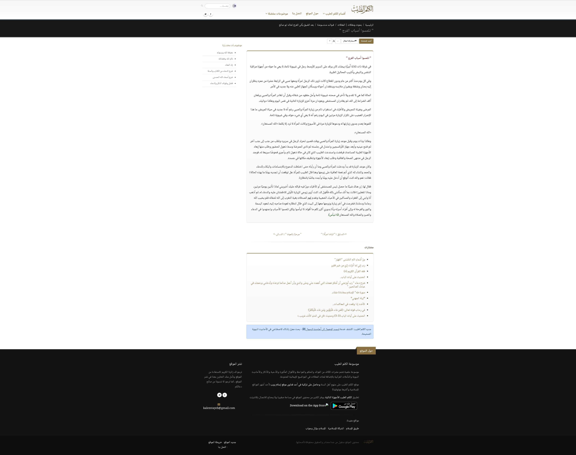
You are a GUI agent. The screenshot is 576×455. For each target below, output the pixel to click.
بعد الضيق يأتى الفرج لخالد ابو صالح (296, 25)
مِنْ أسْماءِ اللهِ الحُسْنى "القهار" (349, 259)
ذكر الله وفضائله (226, 59)
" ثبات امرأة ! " (334, 234)
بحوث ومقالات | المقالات (350, 25)
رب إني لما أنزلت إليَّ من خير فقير (348, 265)
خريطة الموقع (215, 442)
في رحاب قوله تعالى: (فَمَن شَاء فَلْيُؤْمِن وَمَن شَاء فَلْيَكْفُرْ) (336, 310)
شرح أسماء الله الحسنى (223, 77)
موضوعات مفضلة (277, 14)
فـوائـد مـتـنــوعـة (325, 25)
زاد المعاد (229, 65)
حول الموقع (312, 13)
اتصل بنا (297, 13)
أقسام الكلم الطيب (335, 14)
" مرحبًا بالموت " (287, 234)
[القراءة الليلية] (233, 5)
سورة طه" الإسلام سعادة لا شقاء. (348, 292)
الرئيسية (369, 25)
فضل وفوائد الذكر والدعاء (221, 83)
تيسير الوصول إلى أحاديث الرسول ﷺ (320, 329)
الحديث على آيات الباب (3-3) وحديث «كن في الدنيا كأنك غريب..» (331, 316)
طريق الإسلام (352, 428)
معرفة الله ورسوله (225, 53)
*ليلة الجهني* (358, 298)
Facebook (210, 14)
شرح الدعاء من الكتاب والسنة (220, 71)
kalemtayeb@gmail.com (219, 408)
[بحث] (202, 5)
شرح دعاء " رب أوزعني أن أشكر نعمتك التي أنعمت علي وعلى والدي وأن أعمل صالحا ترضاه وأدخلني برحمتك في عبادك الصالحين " (308, 285)
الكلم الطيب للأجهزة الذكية (338, 397)
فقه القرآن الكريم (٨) (354, 271)
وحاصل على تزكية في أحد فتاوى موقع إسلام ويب (295, 385)
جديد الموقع (230, 442)
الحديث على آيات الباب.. (352, 277)
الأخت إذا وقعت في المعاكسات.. (349, 304)
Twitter (205, 14)
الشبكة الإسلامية (336, 428)
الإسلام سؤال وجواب (316, 428)
